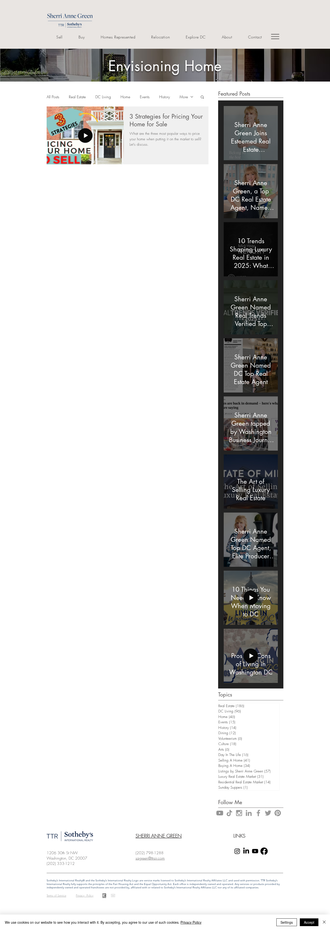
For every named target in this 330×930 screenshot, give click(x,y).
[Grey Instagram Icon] (239, 813)
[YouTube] (219, 813)
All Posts (53, 96)
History (164, 96)
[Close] (324, 922)
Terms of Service (56, 895)
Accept (309, 922)
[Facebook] (264, 851)
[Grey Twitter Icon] (268, 813)
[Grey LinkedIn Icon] (248, 813)
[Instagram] (237, 851)
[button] (202, 97)
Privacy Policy (190, 922)
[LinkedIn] (246, 851)
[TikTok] (229, 813)
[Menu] (275, 36)
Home (125, 96)
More (183, 96)
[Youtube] (255, 851)
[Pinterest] (277, 813)
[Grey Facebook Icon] (258, 813)
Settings (286, 922)
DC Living (103, 96)
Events (145, 96)
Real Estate (77, 96)
